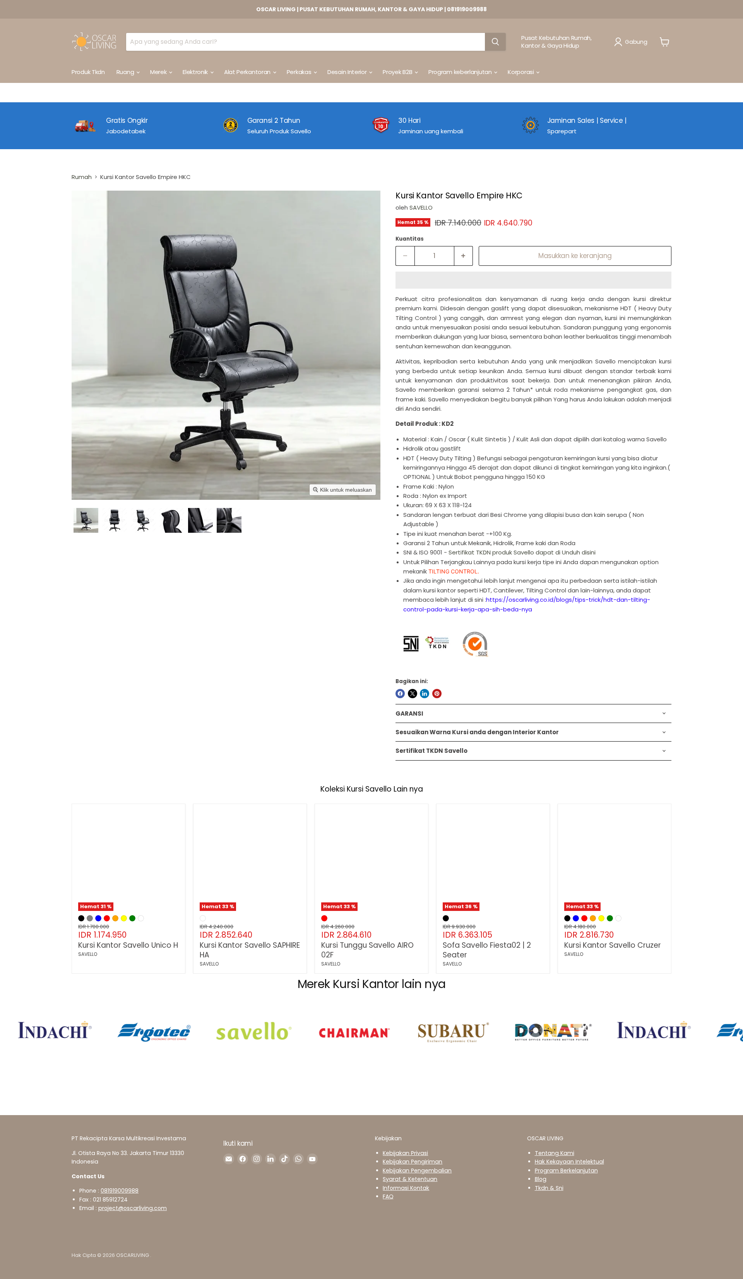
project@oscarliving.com (132, 1208)
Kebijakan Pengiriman (412, 1161)
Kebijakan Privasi (405, 1153)
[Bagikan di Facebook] (400, 693)
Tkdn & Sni (549, 1188)
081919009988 (120, 1191)
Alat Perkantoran (248, 72)
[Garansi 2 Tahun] (297, 125)
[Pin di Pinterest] (437, 693)
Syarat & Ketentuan (410, 1179)
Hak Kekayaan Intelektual (569, 1161)
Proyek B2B (398, 72)
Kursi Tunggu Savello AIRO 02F (367, 950)
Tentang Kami (554, 1153)
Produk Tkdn (88, 72)
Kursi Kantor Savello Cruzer (612, 945)
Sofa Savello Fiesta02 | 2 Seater (487, 950)
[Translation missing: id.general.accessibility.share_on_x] (412, 693)
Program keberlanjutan (460, 72)
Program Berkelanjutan (566, 1170)
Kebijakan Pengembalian (417, 1170)
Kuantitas (409, 239)
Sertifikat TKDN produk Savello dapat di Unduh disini (523, 552)
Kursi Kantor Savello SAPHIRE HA (250, 950)
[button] (632, 41)
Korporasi (521, 72)
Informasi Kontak (406, 1188)
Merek (159, 72)
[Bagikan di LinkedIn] (424, 693)
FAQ (388, 1196)
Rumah (82, 177)
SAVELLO (421, 207)
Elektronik (196, 72)
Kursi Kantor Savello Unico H (128, 945)
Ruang (125, 72)
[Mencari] (495, 42)
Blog (540, 1179)
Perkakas (300, 72)
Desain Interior (347, 72)
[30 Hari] (447, 125)
